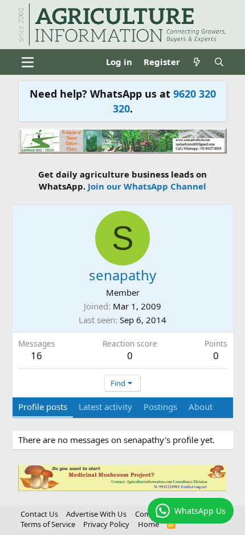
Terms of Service (48, 524)
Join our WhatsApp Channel (147, 186)
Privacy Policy (106, 524)
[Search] (219, 62)
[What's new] (197, 62)
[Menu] (28, 62)
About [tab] (201, 406)
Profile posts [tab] (42, 406)
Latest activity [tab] (105, 406)
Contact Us (39, 514)
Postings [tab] (160, 406)
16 (36, 355)
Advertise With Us (96, 514)
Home (148, 524)
